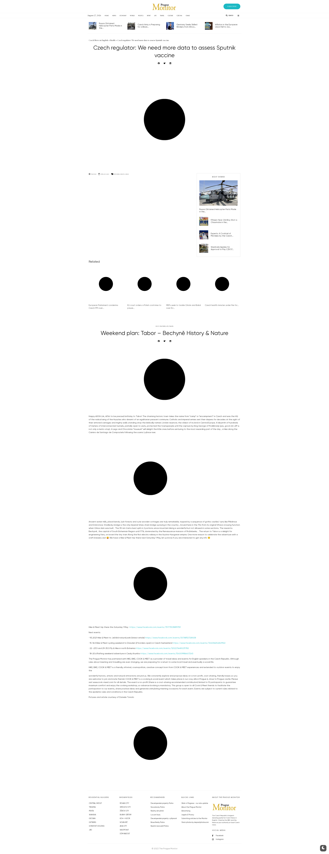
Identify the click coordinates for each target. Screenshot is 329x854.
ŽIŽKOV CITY (124, 811)
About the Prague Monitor (191, 807)
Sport (149, 15)
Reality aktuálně (157, 811)
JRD (90, 830)
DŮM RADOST (125, 834)
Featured (117, 174)
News (114, 15)
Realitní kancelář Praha (160, 826)
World (132, 15)
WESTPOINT (124, 830)
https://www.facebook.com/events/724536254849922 (199, 643)
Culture (170, 15)
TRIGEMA (92, 807)
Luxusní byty (155, 815)
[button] (231, 6)
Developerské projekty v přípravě (164, 818)
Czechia (179, 15)
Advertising (185, 811)
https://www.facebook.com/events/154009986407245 (167, 654)
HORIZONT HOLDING (96, 826)
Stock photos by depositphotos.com (195, 822)
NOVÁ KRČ (124, 822)
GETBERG (92, 822)
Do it (157, 326)
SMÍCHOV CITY (125, 807)
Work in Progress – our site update (194, 803)
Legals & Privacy (187, 815)
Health (122, 174)
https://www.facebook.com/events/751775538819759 (155, 627)
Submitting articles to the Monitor (194, 818)
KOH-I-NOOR (125, 818)
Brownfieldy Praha (158, 822)
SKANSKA (92, 815)
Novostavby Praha (158, 807)
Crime (188, 15)
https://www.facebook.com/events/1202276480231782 (162, 648)
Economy (123, 15)
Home (107, 15)
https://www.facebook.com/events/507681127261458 (170, 638)
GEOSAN (92, 818)
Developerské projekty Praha (162, 803)
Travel (162, 15)
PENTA (91, 811)
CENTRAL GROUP (95, 803)
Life (155, 15)
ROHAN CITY (124, 803)
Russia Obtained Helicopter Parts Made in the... (110, 26)
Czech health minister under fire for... (222, 305)
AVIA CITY (123, 826)
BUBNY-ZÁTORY (125, 815)
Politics (140, 15)
